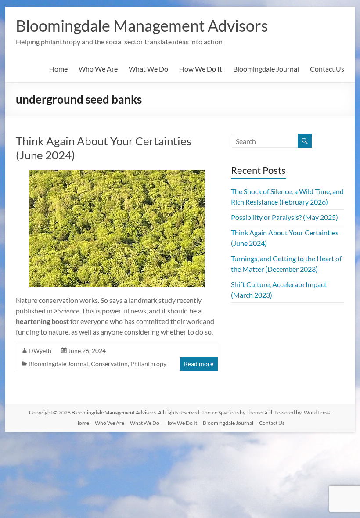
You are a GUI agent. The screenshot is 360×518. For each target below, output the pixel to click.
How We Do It (200, 69)
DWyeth (40, 350)
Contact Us (327, 69)
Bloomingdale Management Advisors (142, 25)
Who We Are (98, 69)
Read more (198, 363)
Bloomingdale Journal (266, 69)
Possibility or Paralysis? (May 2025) (284, 217)
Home (58, 69)
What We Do (148, 69)
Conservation (109, 363)
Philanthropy (148, 363)
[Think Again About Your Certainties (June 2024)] (117, 174)
